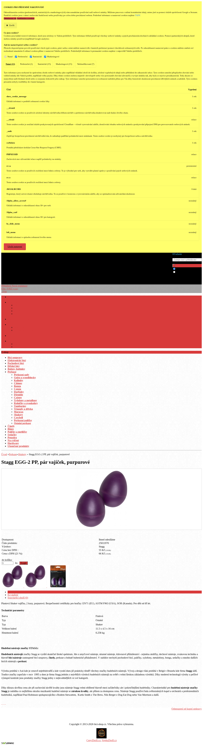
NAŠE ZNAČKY (15, 302)
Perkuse (13, 454)
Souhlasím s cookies (25, 18)
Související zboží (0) (18, 597)
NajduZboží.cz (109, 740)
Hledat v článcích (185, 272)
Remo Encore (20, 314)
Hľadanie (177, 254)
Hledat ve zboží (184, 269)
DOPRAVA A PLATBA (18, 336)
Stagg (16, 305)
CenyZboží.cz (93, 740)
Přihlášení (6, 285)
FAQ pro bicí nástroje (23, 330)
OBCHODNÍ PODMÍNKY (20, 319)
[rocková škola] (101, 737)
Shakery (22, 454)
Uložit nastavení (15, 246)
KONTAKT (13, 341)
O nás (16, 347)
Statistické (37, 57)
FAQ (10, 324)
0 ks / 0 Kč (9, 288)
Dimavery (18, 308)
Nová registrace (19, 285)
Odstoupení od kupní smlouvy (186, 708)
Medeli (17, 311)
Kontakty (18, 344)
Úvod (4, 454)
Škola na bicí (20, 327)
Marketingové (53, 57)
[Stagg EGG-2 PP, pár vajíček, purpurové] (101, 526)
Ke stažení (13, 594)
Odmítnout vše (10, 18)
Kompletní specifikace (19, 592)
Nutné (10, 57)
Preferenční (23, 57)
